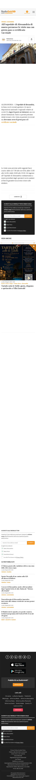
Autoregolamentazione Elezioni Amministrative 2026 (18, 763)
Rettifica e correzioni (18, 761)
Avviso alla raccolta (18, 768)
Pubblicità (28, 696)
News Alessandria (11, 222)
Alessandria (10, 22)
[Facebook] (7, 657)
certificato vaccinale (8, 122)
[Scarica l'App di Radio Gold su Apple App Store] (18, 664)
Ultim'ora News (14, 699)
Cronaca (3, 22)
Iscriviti (28, 216)
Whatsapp (5, 699)
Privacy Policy (22, 231)
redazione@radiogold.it (24, 776)
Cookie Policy (22, 750)
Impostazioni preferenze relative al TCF (18, 765)
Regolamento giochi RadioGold (18, 757)
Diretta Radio (20, 703)
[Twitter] (11, 657)
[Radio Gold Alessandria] (8, 12)
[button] (34, 243)
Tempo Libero (17, 283)
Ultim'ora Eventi (10, 703)
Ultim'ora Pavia (10, 701)
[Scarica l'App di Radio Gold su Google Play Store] (18, 671)
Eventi (3, 283)
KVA (22, 777)
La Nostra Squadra (17, 696)
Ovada (8, 582)
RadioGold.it (22, 773)
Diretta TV (28, 703)
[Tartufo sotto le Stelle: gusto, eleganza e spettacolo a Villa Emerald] (18, 262)
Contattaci (18, 710)
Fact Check (18, 759)
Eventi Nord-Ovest (11, 228)
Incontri (8, 620)
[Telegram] (24, 657)
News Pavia (9, 225)
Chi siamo (8, 696)
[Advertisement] (18, 84)
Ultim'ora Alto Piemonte (23, 701)
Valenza (9, 572)
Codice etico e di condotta (18, 754)
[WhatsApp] (28, 657)
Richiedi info (18, 684)
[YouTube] (16, 657)
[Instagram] (20, 657)
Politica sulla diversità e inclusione (18, 752)
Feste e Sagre (9, 283)
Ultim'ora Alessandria (27, 699)
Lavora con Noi (18, 706)
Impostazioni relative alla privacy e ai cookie (18, 767)
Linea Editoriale (18, 756)
